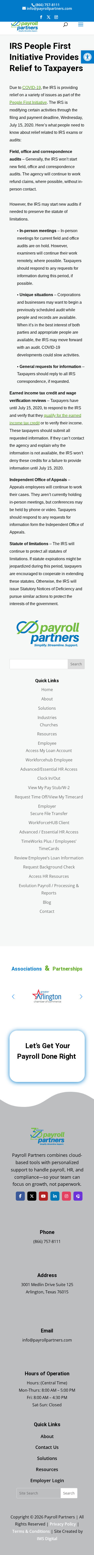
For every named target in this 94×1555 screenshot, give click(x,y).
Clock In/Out (48, 778)
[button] (87, 57)
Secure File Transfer (49, 813)
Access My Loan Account (49, 750)
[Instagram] (66, 1196)
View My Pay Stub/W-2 (49, 787)
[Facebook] (20, 1196)
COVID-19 (31, 87)
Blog (47, 902)
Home (47, 689)
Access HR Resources (49, 876)
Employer (47, 806)
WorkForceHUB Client (49, 822)
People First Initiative (28, 102)
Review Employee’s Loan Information (48, 858)
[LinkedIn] (54, 1196)
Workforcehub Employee (49, 760)
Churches (49, 725)
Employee (47, 743)
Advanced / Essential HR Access (48, 832)
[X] (31, 1196)
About (47, 699)
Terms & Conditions (31, 1531)
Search (76, 664)
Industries (47, 717)
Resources (47, 734)
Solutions (47, 708)
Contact (47, 911)
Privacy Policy (63, 1524)
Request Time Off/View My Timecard (49, 797)
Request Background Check (49, 867)
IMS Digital (47, 1538)
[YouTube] (43, 1196)
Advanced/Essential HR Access (48, 769)
